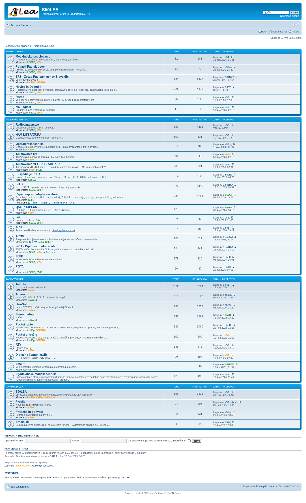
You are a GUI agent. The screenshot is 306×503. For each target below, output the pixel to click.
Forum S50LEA (14, 386)
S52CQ (229, 236)
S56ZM (33, 242)
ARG (19, 227)
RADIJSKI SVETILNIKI (63, 202)
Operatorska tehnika (29, 144)
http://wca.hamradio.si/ (81, 249)
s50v (53, 252)
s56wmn (50, 397)
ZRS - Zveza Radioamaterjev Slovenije (42, 76)
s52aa (31, 310)
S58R (40, 189)
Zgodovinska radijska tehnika (36, 374)
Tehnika (21, 284)
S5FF (19, 256)
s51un (228, 294)
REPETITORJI (39, 202)
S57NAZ (229, 77)
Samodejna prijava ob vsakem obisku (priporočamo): (159, 440)
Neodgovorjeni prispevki (17, 46)
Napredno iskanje (289, 16)
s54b (227, 57)
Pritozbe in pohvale (29, 411)
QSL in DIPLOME (28, 207)
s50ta (39, 169)
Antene (20, 294)
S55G (228, 257)
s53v (227, 217)
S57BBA (41, 82)
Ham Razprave (14, 51)
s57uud (32, 300)
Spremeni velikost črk (296, 24)
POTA (20, 266)
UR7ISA (125, 477)
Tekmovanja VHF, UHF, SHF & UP (39, 164)
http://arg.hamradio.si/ (63, 230)
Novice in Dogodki (28, 86)
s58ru (228, 97)
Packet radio (24, 324)
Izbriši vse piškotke (262, 486)
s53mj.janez (231, 402)
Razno (20, 96)
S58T (228, 227)
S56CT (32, 200)
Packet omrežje (26, 334)
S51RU (229, 184)
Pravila (20, 401)
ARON (20, 236)
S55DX (32, 179)
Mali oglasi (23, 107)
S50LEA (21, 391)
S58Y (228, 87)
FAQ (264, 31)
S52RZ (229, 174)
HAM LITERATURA (28, 134)
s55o (39, 62)
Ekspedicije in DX (28, 174)
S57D (32, 62)
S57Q (228, 422)
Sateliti (20, 364)
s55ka (228, 67)
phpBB (141, 493)
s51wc (228, 412)
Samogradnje (25, 314)
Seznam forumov (21, 25)
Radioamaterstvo (17, 119)
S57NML (33, 369)
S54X (228, 267)
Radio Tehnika (14, 279)
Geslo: (76, 440)
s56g (41, 242)
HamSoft (22, 304)
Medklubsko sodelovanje (33, 56)
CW (18, 217)
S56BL (228, 325)
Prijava (295, 31)
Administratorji (22, 465)
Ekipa (246, 486)
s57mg (228, 144)
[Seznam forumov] (24, 11)
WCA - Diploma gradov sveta (35, 246)
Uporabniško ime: (14, 440)
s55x (46, 252)
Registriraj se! (279, 31)
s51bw (40, 397)
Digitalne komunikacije (31, 354)
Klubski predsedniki (42, 465)
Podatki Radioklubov (30, 66)
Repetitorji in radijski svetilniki (37, 194)
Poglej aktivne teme (43, 46)
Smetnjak (22, 422)
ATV (18, 344)
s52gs (228, 305)
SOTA (20, 184)
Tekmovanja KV (26, 154)
